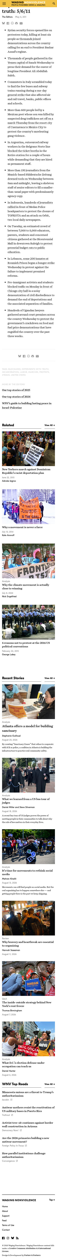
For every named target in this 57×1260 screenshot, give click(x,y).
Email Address (10, 32)
